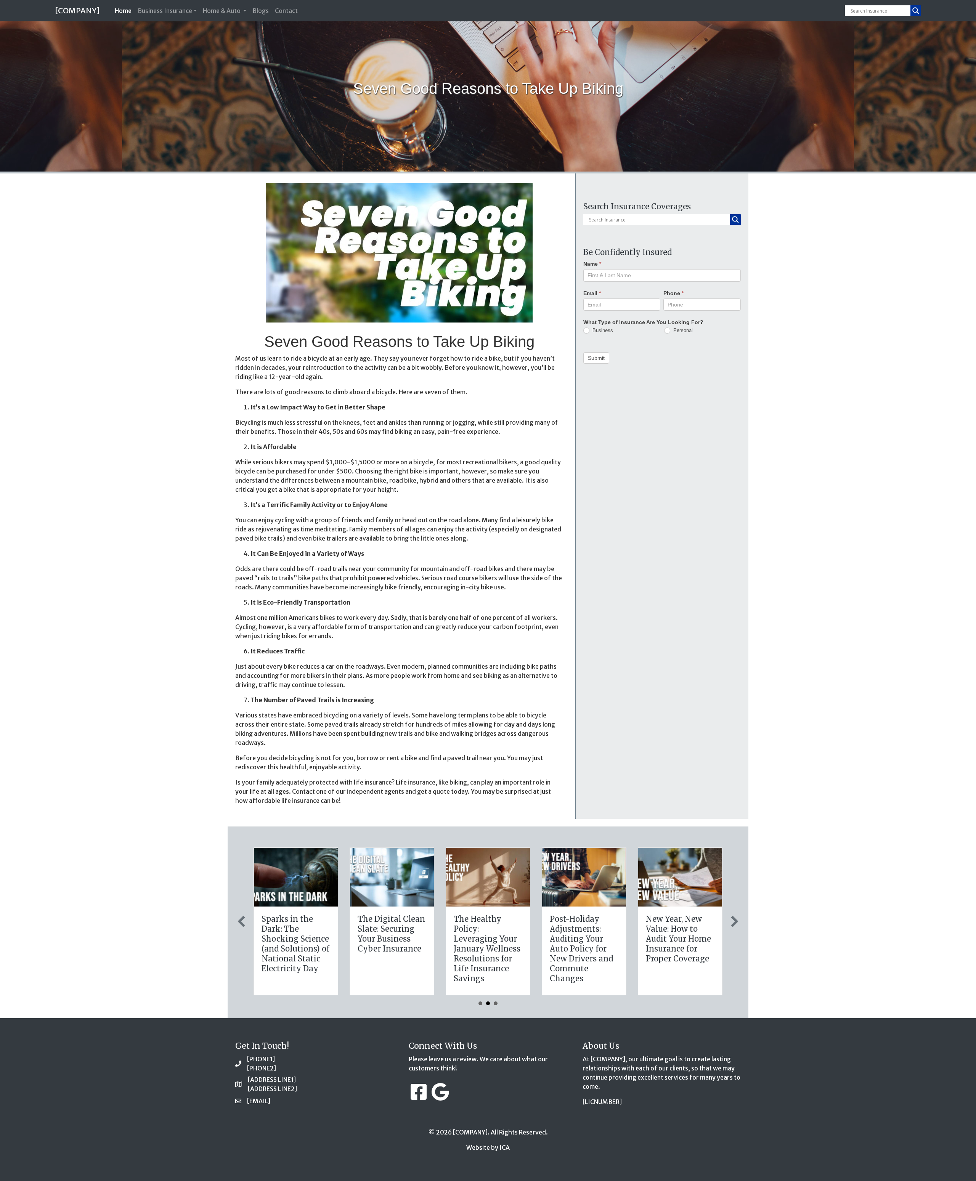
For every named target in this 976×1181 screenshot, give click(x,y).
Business (602, 330)
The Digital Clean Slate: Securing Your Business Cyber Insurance (391, 933)
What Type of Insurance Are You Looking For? (643, 322)
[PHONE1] (261, 1059)
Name (592, 264)
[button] (241, 921)
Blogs (260, 10)
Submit (596, 358)
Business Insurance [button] (165, 10)
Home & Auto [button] (222, 10)
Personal (682, 330)
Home (125, 10)
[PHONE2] (261, 1068)
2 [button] (488, 1003)
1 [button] (480, 1003)
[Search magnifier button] (915, 10)
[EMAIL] (258, 1101)
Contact (286, 10)
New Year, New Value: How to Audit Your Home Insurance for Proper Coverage (678, 938)
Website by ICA (488, 1147)
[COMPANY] (77, 10)
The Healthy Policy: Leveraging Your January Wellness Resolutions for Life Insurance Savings (487, 948)
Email (592, 293)
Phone (673, 293)
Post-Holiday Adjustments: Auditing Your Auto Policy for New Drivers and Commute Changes (581, 948)
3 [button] (496, 1003)
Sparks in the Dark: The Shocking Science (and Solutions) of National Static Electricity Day (295, 943)
